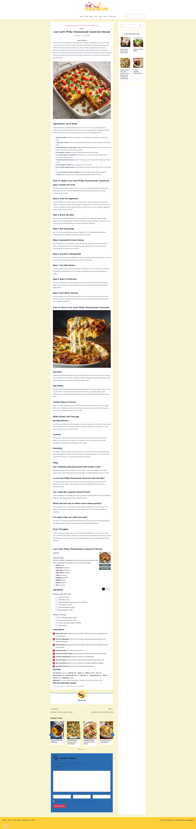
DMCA (9, 820)
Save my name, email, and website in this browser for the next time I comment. (76, 801)
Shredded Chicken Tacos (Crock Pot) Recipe (89, 742)
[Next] (112, 734)
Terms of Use (25, 820)
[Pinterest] (5, 826)
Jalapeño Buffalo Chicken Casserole (102, 710)
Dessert (86, 16)
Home (81, 16)
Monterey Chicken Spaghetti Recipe (61, 710)
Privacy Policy (112, 16)
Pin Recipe (105, 565)
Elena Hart (78, 35)
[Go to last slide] (51, 734)
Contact (105, 16)
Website (95, 796)
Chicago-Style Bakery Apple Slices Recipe (124, 50)
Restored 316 (190, 820)
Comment (57, 772)
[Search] (140, 26)
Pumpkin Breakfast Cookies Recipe (137, 71)
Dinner (91, 16)
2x (106, 589)
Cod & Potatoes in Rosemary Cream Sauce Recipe (72, 742)
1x (103, 589)
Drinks (95, 16)
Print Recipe (105, 568)
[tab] (78, 749)
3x (109, 589)
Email (76, 796)
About (100, 16)
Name (56, 796)
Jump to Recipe (82, 40)
